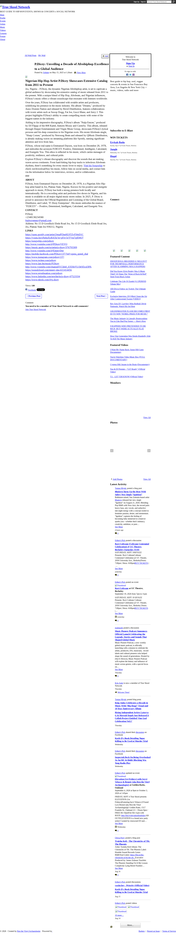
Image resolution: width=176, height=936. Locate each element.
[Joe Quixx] (113, 404)
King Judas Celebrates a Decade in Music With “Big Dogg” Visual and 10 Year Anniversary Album (131, 706)
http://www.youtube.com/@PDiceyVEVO (46, 244)
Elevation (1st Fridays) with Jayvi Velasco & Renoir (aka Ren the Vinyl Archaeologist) (132, 782)
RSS (111, 927)
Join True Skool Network (35, 309)
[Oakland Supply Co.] (119, 390)
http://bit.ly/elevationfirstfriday (133, 815)
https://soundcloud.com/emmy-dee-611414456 (48, 270)
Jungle (113, 149)
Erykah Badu (117, 142)
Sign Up (136, 2)
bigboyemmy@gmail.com (38, 220)
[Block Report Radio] (119, 397)
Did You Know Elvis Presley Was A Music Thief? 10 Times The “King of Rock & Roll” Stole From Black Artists (128, 274)
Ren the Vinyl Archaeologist (28, 931)
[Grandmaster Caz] (138, 397)
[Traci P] (119, 411)
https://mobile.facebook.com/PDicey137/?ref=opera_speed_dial (56, 253)
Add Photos (117, 479)
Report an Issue (153, 931)
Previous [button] (111, 450)
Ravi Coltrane (121, 588)
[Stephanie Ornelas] (145, 390)
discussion (140, 732)
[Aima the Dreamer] (145, 404)
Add (106, 56)
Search (174, 2)
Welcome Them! (124, 692)
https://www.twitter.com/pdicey (40, 260)
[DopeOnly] (113, 390)
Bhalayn (118, 500)
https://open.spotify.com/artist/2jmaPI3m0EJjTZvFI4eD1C (54, 234)
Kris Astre (119, 683)
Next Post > (101, 296)
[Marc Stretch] (119, 404)
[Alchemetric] (138, 404)
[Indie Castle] (126, 397)
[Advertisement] (88, 48)
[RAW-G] (113, 411)
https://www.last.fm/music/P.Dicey (42, 263)
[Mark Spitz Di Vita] (138, 411)
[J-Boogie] (126, 411)
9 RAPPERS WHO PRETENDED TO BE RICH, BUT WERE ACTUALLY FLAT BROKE (128, 329)
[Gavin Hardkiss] (126, 390)
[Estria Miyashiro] (132, 404)
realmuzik (119, 628)
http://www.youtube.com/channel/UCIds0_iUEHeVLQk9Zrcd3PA (58, 266)
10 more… (119, 915)
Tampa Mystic (121, 488)
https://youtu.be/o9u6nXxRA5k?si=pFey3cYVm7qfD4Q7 (54, 237)
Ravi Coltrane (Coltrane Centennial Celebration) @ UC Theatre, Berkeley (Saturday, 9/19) (132, 547)
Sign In (143, 2)
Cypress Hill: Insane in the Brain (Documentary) (130, 364)
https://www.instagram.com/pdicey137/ (44, 257)
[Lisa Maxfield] (113, 397)
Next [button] (148, 450)
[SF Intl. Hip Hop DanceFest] (145, 397)
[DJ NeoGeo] (132, 397)
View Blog (81, 73)
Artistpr (46, 72)
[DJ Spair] (145, 411)
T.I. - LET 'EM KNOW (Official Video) (126, 377)
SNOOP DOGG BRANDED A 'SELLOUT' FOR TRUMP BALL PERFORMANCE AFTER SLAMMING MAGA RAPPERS (128, 264)
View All (147, 417)
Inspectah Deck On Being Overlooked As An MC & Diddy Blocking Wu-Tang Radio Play (132, 760)
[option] (130, 450)
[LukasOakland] (132, 390)
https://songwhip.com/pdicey (39, 241)
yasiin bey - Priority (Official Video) (132, 885)
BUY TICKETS (141, 563)
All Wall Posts (30, 55)
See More (119, 527)
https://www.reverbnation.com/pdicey (43, 273)
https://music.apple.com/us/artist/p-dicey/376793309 (51, 247)
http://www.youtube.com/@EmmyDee (44, 250)
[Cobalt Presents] (132, 411)
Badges (142, 931)
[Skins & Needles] (126, 404)
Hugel (113, 156)
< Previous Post (33, 296)
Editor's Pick (120, 540)
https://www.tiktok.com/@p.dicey (42, 279)
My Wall (41, 55)
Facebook (32, 290)
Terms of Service (169, 931)
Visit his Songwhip (93, 165)
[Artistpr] (29, 69)
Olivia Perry (120, 838)
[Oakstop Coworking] (138, 390)
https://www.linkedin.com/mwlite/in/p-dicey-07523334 (52, 276)
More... (130, 925)
